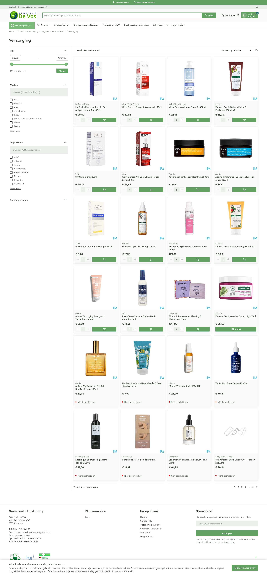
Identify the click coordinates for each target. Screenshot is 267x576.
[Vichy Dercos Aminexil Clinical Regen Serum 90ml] (142, 148)
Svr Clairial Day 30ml (86, 176)
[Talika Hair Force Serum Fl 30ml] (236, 358)
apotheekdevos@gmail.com (37, 532)
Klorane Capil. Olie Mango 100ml (138, 246)
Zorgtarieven (146, 536)
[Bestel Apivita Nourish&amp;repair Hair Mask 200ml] (198, 189)
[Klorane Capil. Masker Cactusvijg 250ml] (236, 288)
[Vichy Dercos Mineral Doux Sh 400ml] (189, 79)
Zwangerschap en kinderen (86, 24)
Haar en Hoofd (58, 31)
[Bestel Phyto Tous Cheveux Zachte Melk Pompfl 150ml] (151, 329)
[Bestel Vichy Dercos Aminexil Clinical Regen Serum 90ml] (151, 189)
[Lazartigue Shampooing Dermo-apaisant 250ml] (96, 431)
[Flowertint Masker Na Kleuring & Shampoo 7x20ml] (189, 288)
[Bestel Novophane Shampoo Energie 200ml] (104, 259)
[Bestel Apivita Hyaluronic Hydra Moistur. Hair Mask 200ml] (244, 189)
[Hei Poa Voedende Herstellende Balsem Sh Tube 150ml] (142, 358)
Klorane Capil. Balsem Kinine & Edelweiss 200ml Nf (230, 108)
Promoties (45, 24)
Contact (12, 6)
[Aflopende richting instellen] (256, 50)
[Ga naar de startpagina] (23, 15)
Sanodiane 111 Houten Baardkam (138, 459)
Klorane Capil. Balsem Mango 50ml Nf (234, 246)
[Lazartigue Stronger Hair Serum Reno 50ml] (189, 431)
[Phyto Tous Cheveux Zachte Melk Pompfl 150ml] (142, 288)
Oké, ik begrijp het (245, 567)
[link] (235, 486)
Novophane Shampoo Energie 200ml (93, 246)
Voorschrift (42, 6)
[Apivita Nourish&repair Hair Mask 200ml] (189, 148)
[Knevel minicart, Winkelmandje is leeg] (244, 15)
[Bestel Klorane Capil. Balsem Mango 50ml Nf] (244, 259)
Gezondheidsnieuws (27, 6)
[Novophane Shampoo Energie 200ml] (96, 218)
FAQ (87, 516)
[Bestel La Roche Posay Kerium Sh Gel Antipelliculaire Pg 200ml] (104, 120)
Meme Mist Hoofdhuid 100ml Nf (185, 385)
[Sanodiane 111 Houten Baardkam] (142, 431)
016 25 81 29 (24, 529)
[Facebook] (256, 558)
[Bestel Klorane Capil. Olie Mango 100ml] (151, 259)
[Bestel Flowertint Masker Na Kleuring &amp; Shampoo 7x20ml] (198, 329)
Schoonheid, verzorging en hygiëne (169, 24)
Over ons (144, 516)
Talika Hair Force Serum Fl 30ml (231, 383)
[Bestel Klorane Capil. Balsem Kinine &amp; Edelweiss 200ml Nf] (244, 120)
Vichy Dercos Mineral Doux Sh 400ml (187, 106)
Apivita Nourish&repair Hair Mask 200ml (189, 176)
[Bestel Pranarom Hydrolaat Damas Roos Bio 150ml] (198, 259)
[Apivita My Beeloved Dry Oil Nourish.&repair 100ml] (96, 358)
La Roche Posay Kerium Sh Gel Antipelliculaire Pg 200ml (90, 108)
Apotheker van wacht (150, 528)
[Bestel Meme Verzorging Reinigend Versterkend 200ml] (104, 329)
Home (11, 31)
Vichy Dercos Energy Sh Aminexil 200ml (142, 106)
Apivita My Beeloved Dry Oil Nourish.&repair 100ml (89, 387)
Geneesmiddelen (61, 24)
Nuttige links (146, 520)
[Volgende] (256, 486)
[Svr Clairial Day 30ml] (96, 148)
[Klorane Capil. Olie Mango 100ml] (142, 218)
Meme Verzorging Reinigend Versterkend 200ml (89, 318)
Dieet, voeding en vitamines (136, 24)
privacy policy (228, 542)
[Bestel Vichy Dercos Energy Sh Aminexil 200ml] (151, 120)
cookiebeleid (126, 571)
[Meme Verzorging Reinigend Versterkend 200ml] (96, 288)
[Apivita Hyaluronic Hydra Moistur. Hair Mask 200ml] (236, 148)
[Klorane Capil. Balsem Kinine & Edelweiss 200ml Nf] (236, 79)
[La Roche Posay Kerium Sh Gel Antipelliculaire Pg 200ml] (96, 79)
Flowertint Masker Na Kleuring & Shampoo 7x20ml (185, 318)
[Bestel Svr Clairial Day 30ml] (104, 189)
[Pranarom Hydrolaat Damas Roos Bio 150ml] (189, 218)
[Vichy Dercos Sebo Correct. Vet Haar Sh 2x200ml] (236, 431)
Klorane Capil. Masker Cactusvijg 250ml (235, 316)
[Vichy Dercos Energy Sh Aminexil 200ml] (142, 79)
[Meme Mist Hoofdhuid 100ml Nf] (189, 358)
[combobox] (122, 15)
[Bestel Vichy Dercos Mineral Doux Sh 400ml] (198, 120)
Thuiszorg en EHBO (111, 24)
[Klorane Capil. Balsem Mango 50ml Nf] (236, 218)
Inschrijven (227, 533)
